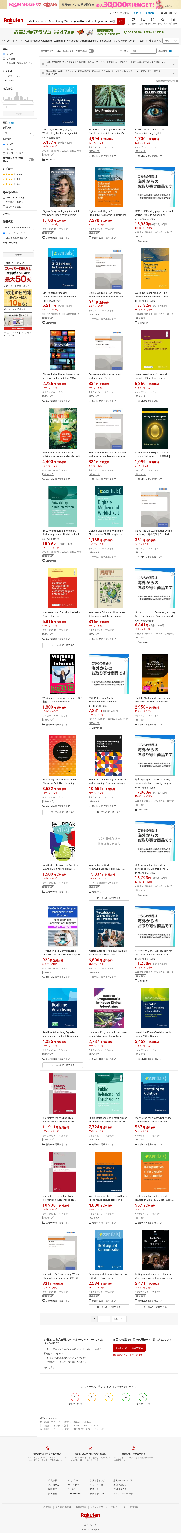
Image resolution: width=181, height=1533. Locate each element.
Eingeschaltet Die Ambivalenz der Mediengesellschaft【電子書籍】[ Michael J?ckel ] (61, 378)
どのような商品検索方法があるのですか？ (67, 1358)
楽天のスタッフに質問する (129, 1347)
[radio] (4, 54)
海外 (13, 123)
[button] (168, 13)
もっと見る (49, 1367)
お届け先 (7, 127)
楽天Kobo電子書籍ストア (104, 156)
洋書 (66, 1422)
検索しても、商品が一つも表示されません (67, 1362)
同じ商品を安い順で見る (62, 645)
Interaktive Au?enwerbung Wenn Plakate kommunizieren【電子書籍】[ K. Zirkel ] (60, 1278)
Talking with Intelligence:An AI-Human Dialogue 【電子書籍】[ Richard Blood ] (152, 456)
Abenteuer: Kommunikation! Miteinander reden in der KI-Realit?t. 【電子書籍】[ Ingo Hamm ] (62, 456)
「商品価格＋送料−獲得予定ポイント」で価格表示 (63, 51)
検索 (19, 113)
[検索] (121, 21)
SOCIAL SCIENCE (82, 1422)
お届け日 (7, 139)
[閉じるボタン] (174, 63)
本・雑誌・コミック (50, 1422)
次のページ (119, 1318)
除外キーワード (10, 243)
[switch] (31, 159)
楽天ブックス (98, 892)
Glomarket (51, 160)
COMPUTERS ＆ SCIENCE (87, 1425)
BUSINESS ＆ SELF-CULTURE (89, 1429)
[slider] (3, 101)
